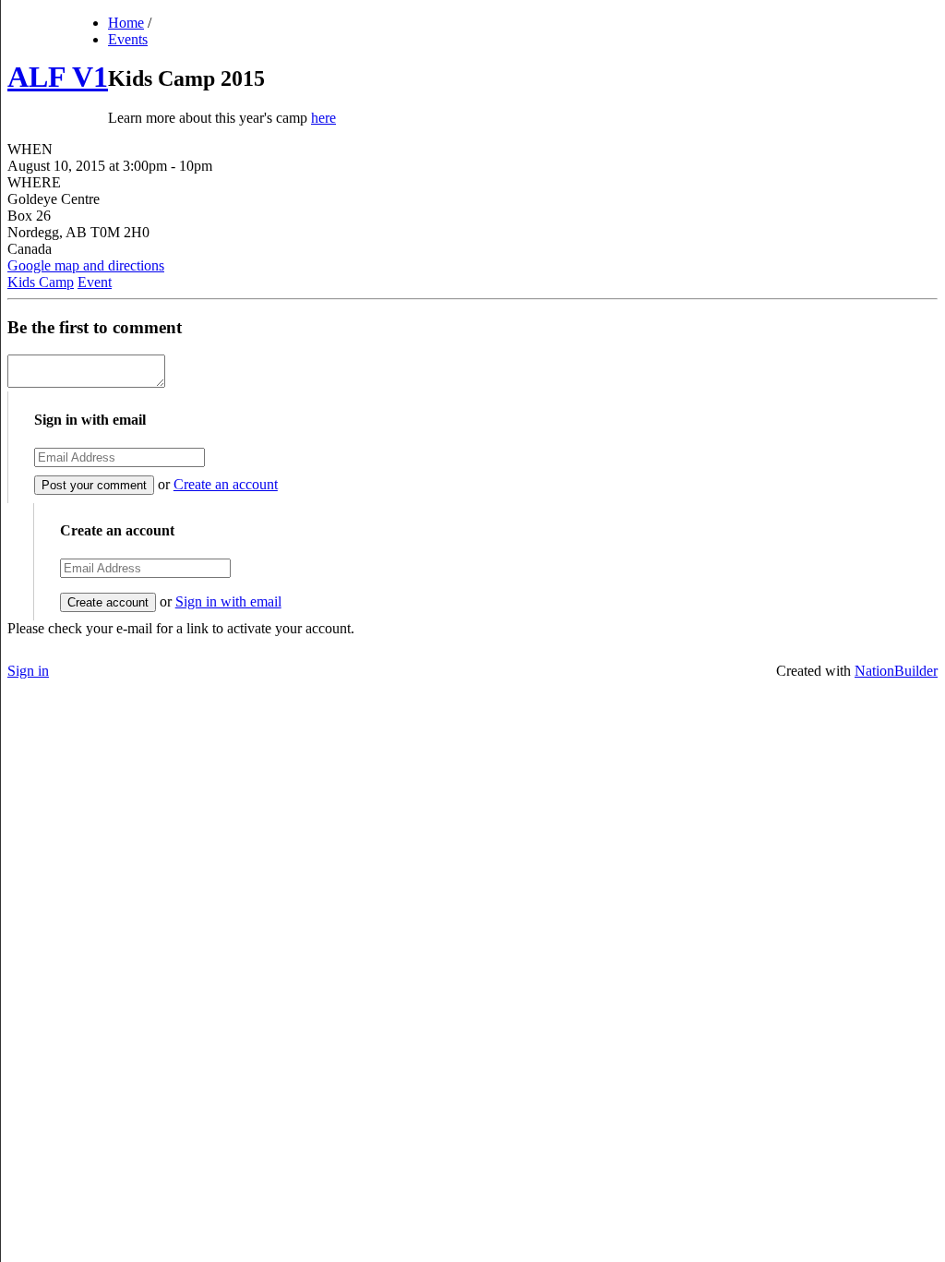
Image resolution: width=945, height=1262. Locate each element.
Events (128, 39)
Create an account (225, 484)
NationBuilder (896, 671)
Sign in (28, 671)
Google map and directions (85, 265)
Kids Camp (40, 282)
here (323, 118)
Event (95, 282)
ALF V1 (57, 76)
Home (126, 22)
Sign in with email (228, 601)
